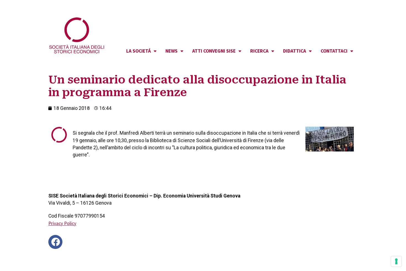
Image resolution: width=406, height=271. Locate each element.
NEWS (171, 51)
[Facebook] (55, 242)
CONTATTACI (334, 51)
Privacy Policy (62, 223)
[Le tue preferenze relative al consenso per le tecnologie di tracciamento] (396, 261)
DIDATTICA (294, 51)
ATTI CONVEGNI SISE (214, 51)
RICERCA (259, 51)
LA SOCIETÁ (138, 51)
